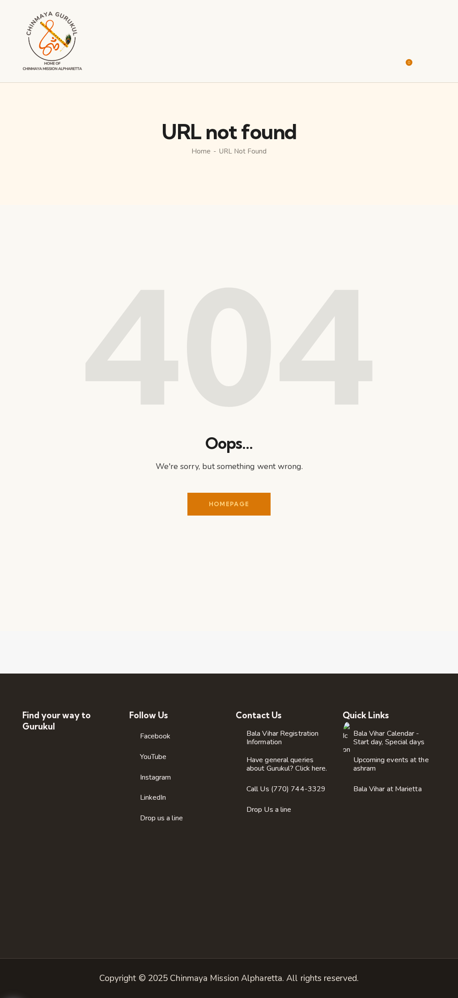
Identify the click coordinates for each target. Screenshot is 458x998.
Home (201, 151)
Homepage (229, 504)
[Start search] (429, 60)
